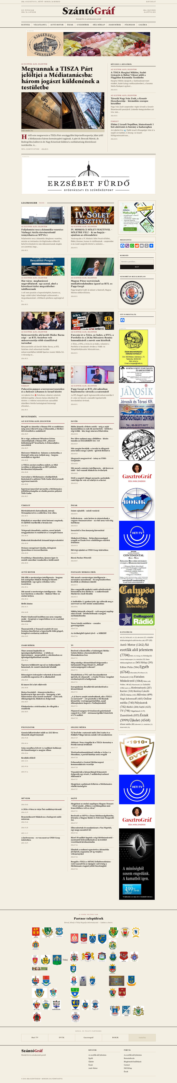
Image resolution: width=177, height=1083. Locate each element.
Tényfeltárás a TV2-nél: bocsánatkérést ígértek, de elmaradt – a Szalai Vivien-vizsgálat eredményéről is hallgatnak (92, 676)
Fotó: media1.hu (27, 130)
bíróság (147, 656)
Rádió (133, 706)
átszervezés (125, 727)
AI (135, 637)
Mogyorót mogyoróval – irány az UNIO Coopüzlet (88, 459)
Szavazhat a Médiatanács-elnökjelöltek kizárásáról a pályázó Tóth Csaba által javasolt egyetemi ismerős (42, 479)
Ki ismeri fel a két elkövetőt (34, 684)
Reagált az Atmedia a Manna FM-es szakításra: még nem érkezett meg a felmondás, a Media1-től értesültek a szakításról (42, 428)
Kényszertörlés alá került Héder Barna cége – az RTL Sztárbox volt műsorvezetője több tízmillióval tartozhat (42, 339)
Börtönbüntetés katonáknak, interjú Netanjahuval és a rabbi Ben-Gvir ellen (39, 511)
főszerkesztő (137, 685)
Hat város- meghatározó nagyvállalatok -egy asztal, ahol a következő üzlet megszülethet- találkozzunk (39, 285)
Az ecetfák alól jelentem (34, 64)
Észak (70, 25)
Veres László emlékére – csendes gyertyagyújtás (86, 624)
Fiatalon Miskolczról (83, 572)
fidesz (147, 681)
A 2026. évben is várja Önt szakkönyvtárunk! (41, 809)
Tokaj (65, 959)
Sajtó (74, 798)
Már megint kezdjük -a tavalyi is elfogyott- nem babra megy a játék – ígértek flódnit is (90, 449)
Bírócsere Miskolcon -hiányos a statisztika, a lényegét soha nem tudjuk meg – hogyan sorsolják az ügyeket (41, 455)
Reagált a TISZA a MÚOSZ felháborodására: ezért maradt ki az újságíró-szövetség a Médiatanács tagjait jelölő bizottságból (91, 863)
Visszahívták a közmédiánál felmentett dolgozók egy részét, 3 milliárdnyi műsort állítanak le (90, 774)
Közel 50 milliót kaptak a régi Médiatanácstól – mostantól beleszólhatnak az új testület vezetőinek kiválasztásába (92, 839)
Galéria (143, 25)
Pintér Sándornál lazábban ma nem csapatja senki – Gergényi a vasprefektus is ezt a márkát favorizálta (42, 619)
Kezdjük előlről (28, 758)
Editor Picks (129, 667)
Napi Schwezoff (131, 698)
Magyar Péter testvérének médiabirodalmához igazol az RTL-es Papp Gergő (91, 283)
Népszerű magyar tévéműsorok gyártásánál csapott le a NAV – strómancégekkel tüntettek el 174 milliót (92, 713)
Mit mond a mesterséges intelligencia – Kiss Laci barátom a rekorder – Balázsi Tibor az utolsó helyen (41, 593)
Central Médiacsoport (128, 659)
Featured (126, 677)
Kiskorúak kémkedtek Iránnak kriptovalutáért (42, 540)
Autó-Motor (56, 25)
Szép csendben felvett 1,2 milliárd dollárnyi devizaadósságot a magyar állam (41, 749)
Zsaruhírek (115, 25)
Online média (78, 727)
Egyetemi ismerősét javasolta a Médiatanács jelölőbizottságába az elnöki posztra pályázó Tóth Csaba (41, 491)
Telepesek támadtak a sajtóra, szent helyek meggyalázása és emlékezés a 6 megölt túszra (42, 531)
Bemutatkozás (129, 1058)
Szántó (88, 11)
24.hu (128, 637)
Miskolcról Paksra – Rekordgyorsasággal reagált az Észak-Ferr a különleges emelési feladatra (90, 540)
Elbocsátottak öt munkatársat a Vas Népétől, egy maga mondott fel (91, 828)
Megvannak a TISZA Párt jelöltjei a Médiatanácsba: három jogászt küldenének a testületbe (60, 78)
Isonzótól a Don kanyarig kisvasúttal (87, 530)
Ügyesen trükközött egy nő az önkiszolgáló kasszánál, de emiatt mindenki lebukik (40, 666)
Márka (131, 695)
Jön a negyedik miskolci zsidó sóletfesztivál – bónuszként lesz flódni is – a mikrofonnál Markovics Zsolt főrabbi (91, 591)
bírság (139, 656)
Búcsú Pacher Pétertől (81, 558)
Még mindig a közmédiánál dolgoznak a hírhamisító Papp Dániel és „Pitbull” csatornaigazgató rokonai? (89, 664)
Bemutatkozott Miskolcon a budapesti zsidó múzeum (41, 818)
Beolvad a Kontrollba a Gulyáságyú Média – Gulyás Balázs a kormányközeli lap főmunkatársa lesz (90, 652)
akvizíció (142, 637)
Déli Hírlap (99, 25)
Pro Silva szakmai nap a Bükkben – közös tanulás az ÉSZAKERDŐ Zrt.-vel (89, 439)
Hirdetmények (141, 687)
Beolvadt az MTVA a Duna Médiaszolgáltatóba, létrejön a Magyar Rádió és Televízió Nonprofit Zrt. (92, 817)
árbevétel (139, 724)
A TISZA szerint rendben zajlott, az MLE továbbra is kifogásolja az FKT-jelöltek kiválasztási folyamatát (39, 467)
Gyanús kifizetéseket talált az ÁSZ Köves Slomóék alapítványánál (39, 733)
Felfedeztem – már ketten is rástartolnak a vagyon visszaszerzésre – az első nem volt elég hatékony (92, 520)
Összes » (42, 203)
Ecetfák (25, 25)
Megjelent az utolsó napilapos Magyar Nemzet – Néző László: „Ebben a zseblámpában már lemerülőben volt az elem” (92, 805)
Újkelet (115, 121)
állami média (127, 724)
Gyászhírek (83, 25)
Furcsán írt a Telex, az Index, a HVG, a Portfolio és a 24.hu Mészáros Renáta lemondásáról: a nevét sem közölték (92, 337)
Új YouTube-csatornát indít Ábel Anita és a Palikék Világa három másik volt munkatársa (91, 733)
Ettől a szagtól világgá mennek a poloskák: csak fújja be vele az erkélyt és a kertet (90, 479)
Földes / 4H (126, 684)
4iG (122, 637)
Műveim (25, 798)
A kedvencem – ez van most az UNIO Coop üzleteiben (40, 838)
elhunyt (144, 673)
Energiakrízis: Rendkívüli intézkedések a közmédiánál (89, 688)
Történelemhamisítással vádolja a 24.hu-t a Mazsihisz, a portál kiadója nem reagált (91, 753)
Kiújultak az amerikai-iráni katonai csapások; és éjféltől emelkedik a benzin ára (42, 521)
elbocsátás (135, 673)
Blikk (133, 656)
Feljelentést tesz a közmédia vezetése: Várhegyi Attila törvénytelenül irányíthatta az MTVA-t (42, 232)
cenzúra (140, 659)
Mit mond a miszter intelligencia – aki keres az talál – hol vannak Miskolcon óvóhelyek (92, 469)
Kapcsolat (151, 2)
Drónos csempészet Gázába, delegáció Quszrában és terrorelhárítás (38, 549)
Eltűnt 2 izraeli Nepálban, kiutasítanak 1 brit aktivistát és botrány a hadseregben (132, 126)
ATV (148, 640)
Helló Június (27, 603)
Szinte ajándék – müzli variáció (85, 510)
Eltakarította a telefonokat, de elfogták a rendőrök (40, 707)
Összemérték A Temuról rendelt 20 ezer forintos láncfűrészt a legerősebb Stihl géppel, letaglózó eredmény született (42, 631)
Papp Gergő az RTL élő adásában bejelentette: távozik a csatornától (90, 390)
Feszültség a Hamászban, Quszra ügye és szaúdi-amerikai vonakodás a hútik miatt (40, 559)
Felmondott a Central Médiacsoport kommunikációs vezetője (87, 763)
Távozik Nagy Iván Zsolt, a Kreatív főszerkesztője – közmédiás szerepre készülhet (129, 101)
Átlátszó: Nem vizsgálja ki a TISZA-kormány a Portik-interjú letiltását (92, 743)
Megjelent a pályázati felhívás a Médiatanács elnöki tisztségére (91, 785)
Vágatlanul (40, 25)
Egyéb (74, 421)
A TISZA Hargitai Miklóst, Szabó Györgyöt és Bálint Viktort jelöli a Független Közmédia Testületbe (128, 75)
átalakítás (148, 724)
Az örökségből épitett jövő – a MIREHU (89, 633)
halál (128, 688)
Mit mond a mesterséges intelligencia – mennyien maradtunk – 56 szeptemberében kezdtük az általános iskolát (91, 579)
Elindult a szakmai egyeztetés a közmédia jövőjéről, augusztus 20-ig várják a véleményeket (90, 851)
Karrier (126, 691)
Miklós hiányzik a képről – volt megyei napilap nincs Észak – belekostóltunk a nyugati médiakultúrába (92, 613)
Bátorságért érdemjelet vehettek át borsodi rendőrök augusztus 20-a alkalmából (41, 675)
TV (72, 645)
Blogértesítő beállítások (132, 1061)
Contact (127, 1065)
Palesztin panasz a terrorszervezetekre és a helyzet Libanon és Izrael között (42, 390)
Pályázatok (27, 727)
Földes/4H (130, 25)
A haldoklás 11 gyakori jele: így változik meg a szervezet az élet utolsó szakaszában (92, 602)
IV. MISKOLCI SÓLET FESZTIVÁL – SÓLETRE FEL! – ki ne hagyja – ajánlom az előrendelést (91, 232)
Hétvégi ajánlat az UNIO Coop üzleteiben (89, 550)
